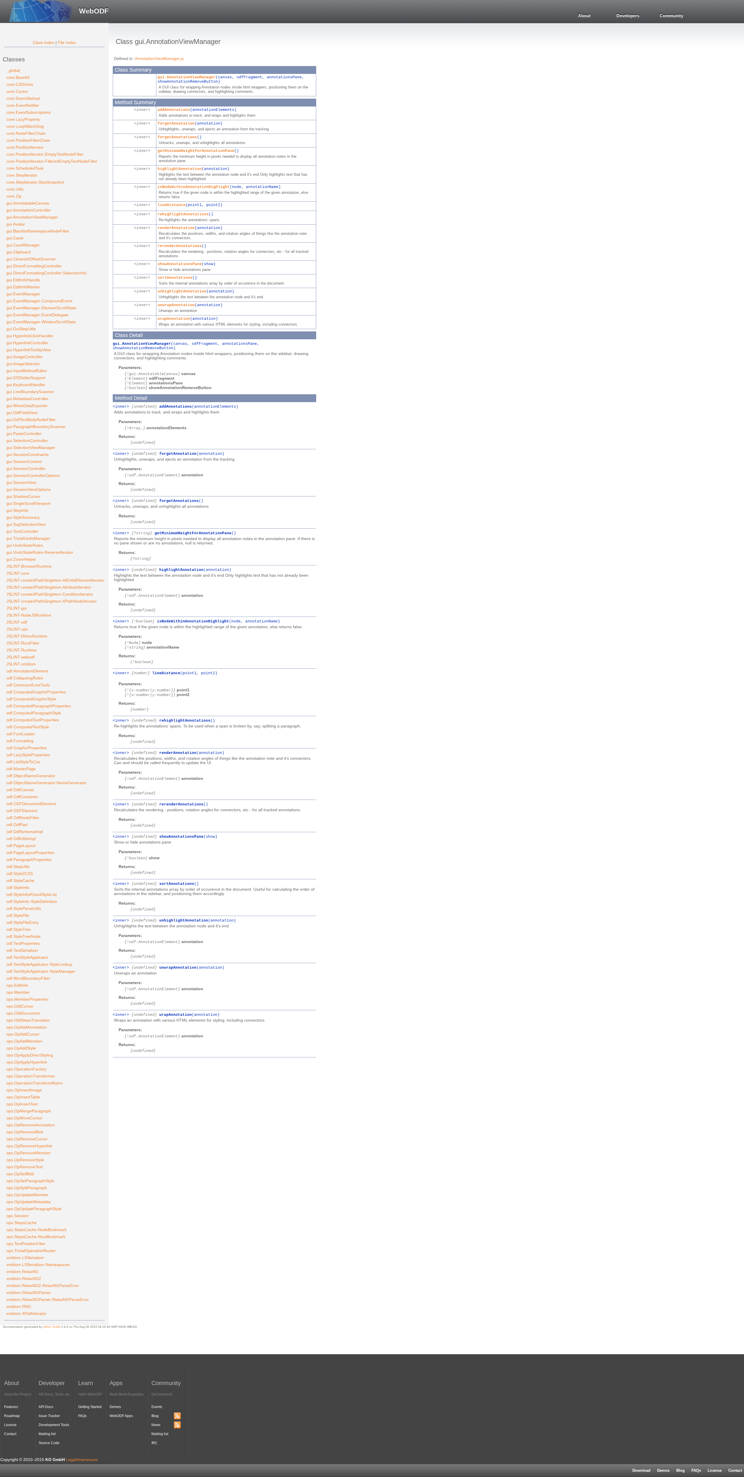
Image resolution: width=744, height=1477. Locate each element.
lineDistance (171, 205)
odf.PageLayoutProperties (30, 852)
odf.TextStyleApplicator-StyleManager (40, 971)
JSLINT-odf (16, 622)
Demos (663, 1470)
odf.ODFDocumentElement (31, 803)
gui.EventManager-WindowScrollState (41, 321)
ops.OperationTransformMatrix (34, 1083)
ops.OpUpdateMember (27, 1194)
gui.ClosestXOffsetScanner (31, 259)
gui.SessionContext (24, 461)
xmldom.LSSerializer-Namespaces (38, 1264)
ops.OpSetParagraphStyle (30, 1180)
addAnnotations (174, 110)
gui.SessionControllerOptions (33, 475)
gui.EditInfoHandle (23, 280)
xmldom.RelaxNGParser (28, 1292)
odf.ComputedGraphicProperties (36, 692)
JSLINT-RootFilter (22, 643)
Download (641, 1470)
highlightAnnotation (180, 169)
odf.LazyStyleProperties (28, 754)
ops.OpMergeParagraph (28, 1111)
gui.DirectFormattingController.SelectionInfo (46, 273)
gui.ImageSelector (23, 363)
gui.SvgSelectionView (26, 524)
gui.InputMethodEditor (26, 370)
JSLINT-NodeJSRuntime (28, 615)
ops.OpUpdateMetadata (28, 1201)
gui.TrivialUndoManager (28, 538)
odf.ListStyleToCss (23, 761)
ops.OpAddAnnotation (26, 1027)
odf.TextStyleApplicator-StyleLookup (39, 964)
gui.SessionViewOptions (28, 489)
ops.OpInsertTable (23, 1097)
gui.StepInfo (17, 510)
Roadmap (12, 1416)
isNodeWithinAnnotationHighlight (194, 187)
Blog (680, 1470)
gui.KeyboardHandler (25, 384)
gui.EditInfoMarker (23, 287)
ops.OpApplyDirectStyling (29, 1055)
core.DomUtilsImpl (23, 98)
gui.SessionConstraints (27, 454)
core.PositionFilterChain (28, 140)
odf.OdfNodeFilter (22, 817)
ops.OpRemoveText (24, 1166)
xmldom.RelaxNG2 (23, 1278)
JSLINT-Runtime (21, 650)
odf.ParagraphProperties (29, 859)
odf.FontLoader (20, 734)
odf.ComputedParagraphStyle (33, 713)
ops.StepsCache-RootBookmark (35, 1236)
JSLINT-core (17, 573)
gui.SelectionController (27, 440)
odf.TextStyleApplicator (27, 957)
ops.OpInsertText (22, 1104)
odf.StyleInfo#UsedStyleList (31, 894)
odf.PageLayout (20, 845)
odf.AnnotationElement (27, 671)
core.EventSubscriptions (28, 112)
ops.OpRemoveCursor (27, 1139)
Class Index (43, 42)
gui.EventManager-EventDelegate (37, 315)
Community (671, 15)
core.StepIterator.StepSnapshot (35, 182)
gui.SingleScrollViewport (28, 503)
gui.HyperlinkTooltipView (28, 349)
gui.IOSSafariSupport (25, 377)
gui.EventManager (23, 294)
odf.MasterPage (21, 768)
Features (11, 1407)
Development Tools (54, 1425)
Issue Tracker (49, 1416)
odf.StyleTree (18, 929)
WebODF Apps (121, 1416)
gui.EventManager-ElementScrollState (41, 308)
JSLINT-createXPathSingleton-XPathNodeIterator (51, 601)
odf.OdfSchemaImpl (24, 831)
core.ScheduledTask (25, 168)
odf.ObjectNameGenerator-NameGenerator (46, 782)
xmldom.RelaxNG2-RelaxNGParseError (42, 1285)
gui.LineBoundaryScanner (30, 391)
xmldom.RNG (18, 1306)
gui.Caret (14, 238)
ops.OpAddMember (24, 1041)
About (584, 15)
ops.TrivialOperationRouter (31, 1250)
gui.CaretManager (23, 245)
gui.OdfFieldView (21, 412)
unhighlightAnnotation (182, 291)
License (715, 1470)
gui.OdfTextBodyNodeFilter (31, 419)
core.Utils (15, 189)
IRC (154, 1443)
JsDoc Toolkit (51, 1326)
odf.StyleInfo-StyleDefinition (31, 901)
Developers (627, 15)
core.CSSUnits (19, 84)
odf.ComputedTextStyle (27, 727)
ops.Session (17, 1215)
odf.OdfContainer (22, 796)
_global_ (14, 70)
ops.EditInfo (17, 985)
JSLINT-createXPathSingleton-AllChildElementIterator (55, 580)
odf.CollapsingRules (24, 678)
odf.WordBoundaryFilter (28, 978)
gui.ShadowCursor (23, 496)
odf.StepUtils (18, 866)
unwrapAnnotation (176, 305)
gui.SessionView (21, 482)
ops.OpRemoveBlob (24, 1132)
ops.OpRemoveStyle (25, 1160)
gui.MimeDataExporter (27, 405)
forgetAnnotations (177, 137)
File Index (67, 42)
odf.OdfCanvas (20, 789)
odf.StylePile (17, 915)
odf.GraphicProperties (26, 747)
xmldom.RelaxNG (22, 1271)
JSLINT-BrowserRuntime (29, 566)
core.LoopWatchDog (25, 126)
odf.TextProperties (23, 943)
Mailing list (47, 1434)
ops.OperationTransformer (30, 1076)
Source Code (49, 1443)
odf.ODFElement (21, 810)
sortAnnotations (175, 278)
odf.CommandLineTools (28, 685)
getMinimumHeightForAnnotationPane (196, 151)
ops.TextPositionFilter (26, 1243)
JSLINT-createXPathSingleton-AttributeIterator (48, 587)
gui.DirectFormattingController (34, 266)
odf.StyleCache (20, 880)
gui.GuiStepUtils (21, 328)
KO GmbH (55, 1459)
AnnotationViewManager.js (159, 58)
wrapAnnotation (174, 319)
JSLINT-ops (17, 629)
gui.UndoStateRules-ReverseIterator (39, 552)
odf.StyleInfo (17, 887)
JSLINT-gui (16, 608)
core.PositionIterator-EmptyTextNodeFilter (44, 154)
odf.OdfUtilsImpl (21, 838)
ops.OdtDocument (23, 1013)
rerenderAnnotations (180, 246)
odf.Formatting (19, 740)
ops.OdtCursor (19, 1006)
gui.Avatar (15, 224)
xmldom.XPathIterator (26, 1313)
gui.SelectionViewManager (30, 447)
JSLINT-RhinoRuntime (26, 636)
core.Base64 (18, 77)
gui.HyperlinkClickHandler (29, 335)
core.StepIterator (21, 175)
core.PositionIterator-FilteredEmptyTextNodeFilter (51, 161)
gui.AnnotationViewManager (32, 217)
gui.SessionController (26, 468)
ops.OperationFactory (26, 1069)
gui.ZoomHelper (21, 559)
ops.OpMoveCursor (24, 1118)
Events (156, 1407)
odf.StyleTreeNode (23, 936)
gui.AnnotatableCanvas (27, 203)
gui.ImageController (24, 356)
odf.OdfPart (17, 824)
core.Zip (14, 196)
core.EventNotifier (22, 105)
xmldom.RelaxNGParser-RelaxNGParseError (47, 1299)
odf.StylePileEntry (22, 922)
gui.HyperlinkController (27, 342)
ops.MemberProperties (27, 999)
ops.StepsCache (21, 1222)
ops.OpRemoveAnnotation (30, 1125)
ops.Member (18, 992)
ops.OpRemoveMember (28, 1153)
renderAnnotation (176, 228)
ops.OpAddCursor (23, 1034)
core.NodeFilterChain (26, 133)
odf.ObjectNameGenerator (30, 775)
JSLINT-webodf (20, 657)
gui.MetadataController (27, 398)
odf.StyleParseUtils (23, 908)
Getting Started (90, 1407)
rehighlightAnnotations (183, 214)
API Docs (46, 1407)
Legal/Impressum (82, 1459)
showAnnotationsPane (180, 264)
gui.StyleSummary (23, 517)
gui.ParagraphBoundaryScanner (36, 426)
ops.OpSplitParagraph (26, 1187)
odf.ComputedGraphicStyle (31, 699)
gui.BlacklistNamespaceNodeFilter (37, 231)
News (155, 1425)
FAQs (696, 1470)
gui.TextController (22, 531)
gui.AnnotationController (28, 210)
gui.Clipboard (18, 252)
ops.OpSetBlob (20, 1173)
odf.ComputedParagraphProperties (38, 706)
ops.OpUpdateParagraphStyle (34, 1208)
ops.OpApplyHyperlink (26, 1062)
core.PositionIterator (25, 147)
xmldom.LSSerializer (25, 1257)
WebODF (94, 11)
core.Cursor (17, 91)
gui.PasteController (24, 433)
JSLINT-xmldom (21, 664)
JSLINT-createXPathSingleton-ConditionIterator (49, 594)
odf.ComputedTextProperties (32, 720)
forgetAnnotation (176, 123)
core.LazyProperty (23, 119)
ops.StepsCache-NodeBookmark (36, 1229)
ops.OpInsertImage (24, 1090)
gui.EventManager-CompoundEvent (39, 301)
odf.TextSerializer (22, 950)
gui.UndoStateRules (24, 545)
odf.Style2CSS (19, 873)
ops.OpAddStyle (21, 1048)
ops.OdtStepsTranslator (28, 1020)
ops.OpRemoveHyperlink (29, 1146)
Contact (10, 1434)
